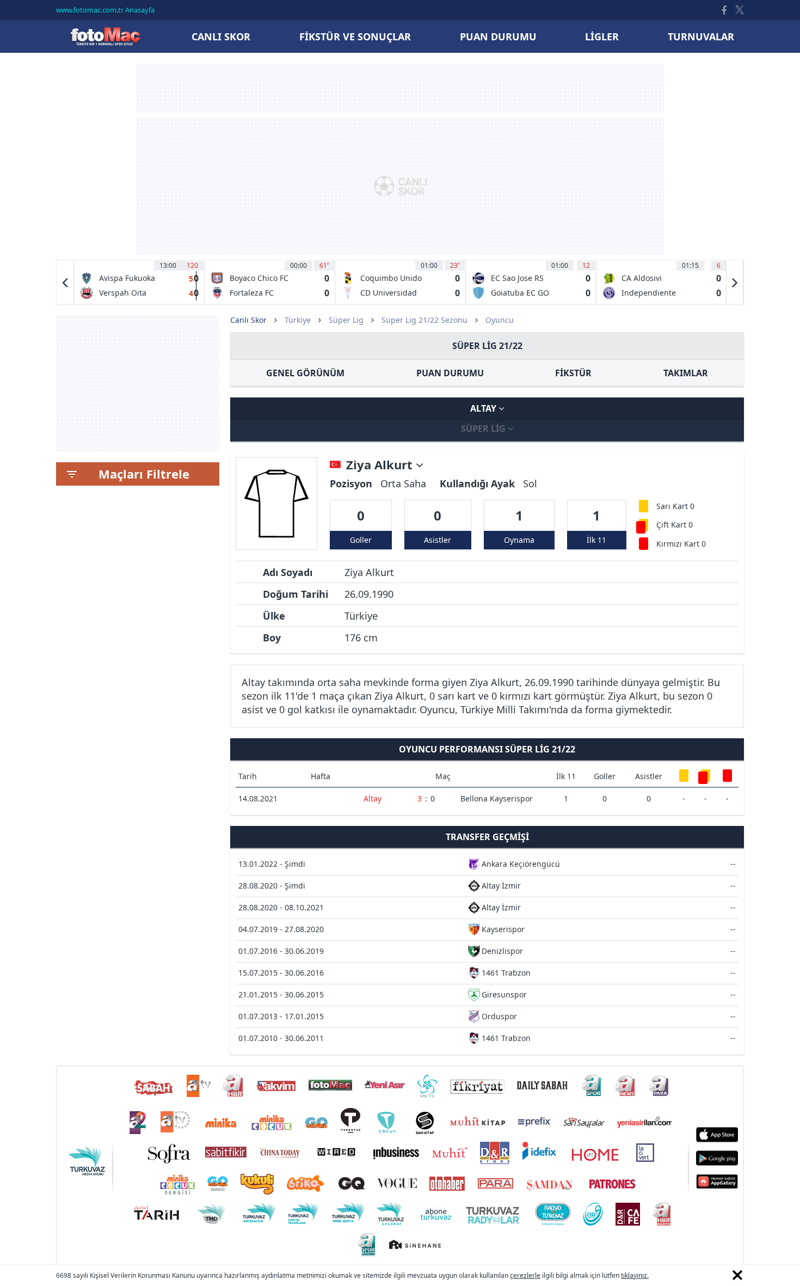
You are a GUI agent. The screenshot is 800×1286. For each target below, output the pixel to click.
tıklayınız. (635, 1275)
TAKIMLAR (685, 373)
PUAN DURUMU (450, 373)
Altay (484, 408)
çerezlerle (525, 1275)
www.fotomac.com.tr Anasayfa (105, 10)
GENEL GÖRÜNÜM (305, 373)
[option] (139, 282)
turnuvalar (701, 36)
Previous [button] (65, 282)
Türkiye (298, 320)
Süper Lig (346, 320)
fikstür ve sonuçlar (355, 36)
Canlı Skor (105, 36)
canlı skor (221, 36)
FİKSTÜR (573, 373)
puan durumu (498, 36)
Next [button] (734, 282)
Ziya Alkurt (381, 465)
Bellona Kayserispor (496, 798)
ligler (602, 36)
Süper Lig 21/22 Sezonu (424, 320)
